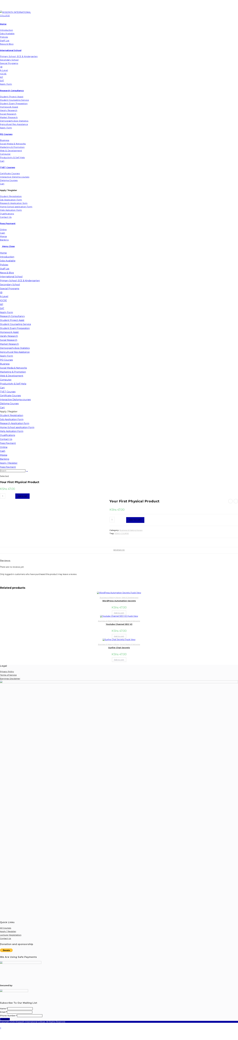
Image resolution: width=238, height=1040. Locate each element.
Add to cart (22, 496)
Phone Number (8, 1015)
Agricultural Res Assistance (15, 352)
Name (3, 1008)
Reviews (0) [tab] (119, 550)
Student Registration (11, 415)
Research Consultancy (12, 316)
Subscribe (5, 1019)
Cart (2, 387)
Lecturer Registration (10, 935)
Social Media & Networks (13, 368)
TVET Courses (7, 391)
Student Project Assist (12, 320)
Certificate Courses (10, 395)
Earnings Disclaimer (10, 678)
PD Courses (6, 360)
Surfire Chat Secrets (119, 647)
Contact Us (6, 439)
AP (1, 304)
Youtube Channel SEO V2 (119, 624)
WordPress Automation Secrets (119, 601)
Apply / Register (8, 411)
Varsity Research (9, 336)
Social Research (8, 340)
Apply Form (6, 312)
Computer (6, 379)
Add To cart (135, 520)
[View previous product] (230, 501)
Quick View (135, 592)
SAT (2, 308)
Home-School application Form (17, 427)
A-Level (4, 296)
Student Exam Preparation (15, 328)
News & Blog (7, 272)
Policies (4, 264)
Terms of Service (8, 675)
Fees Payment (8, 443)
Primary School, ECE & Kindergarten (20, 280)
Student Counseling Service (15, 324)
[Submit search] (27, 471)
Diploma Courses (9, 403)
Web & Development (11, 375)
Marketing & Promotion (13, 372)
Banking (4, 459)
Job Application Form (11, 419)
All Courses (5, 928)
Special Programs (9, 288)
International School (11, 276)
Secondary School (10, 284)
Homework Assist (9, 332)
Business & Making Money (131, 530)
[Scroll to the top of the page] (1, 1024)
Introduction (7, 256)
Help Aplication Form (11, 431)
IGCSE (3, 300)
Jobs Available (7, 260)
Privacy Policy (7, 671)
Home (3, 253)
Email (3, 1012)
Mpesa (3, 455)
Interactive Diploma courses (15, 399)
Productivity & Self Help (13, 383)
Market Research (9, 344)
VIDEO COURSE (121, 533)
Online (3, 447)
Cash (2, 451)
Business (5, 364)
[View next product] (236, 501)
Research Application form (14, 423)
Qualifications (7, 435)
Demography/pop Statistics (15, 348)
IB (1, 292)
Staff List (4, 268)
